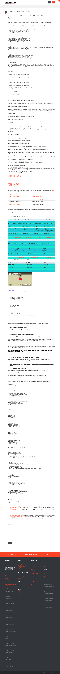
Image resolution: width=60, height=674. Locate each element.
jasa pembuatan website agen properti (9, 604)
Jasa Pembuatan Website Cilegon (49, 607)
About (45, 672)
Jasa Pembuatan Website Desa (10, 617)
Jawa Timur (6, 578)
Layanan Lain (22, 6)
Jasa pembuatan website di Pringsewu (13, 184)
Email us (49, 554)
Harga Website (8, 596)
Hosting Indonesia (33, 564)
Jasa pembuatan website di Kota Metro (14, 196)
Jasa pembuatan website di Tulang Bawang (14, 182)
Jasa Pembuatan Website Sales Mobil (11, 645)
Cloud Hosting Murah (21, 564)
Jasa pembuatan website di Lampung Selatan (14, 176)
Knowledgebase (46, 564)
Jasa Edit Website (33, 576)
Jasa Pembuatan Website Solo (10, 650)
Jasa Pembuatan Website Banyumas (11, 608)
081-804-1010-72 (15, 554)
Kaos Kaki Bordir (11, 584)
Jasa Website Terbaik (21, 576)
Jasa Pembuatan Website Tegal (10, 654)
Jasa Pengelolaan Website (9, 657)
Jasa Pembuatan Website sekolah (10, 647)
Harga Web (10, 6)
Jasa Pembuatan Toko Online (10, 601)
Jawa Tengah (7, 579)
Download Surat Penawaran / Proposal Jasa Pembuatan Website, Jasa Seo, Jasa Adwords (10, 593)
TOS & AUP (45, 576)
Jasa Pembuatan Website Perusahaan (9, 637)
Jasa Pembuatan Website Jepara (10, 622)
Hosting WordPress (33, 567)
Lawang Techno (20, 590)
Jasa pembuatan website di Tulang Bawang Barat (15, 186)
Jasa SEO (19, 567)
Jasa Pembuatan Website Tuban (49, 586)
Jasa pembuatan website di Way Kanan (14, 199)
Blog (27, 6)
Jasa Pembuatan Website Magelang (11, 631)
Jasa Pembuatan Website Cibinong (49, 598)
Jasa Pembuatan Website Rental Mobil (10, 641)
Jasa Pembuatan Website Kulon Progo (48, 604)
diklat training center (10, 585)
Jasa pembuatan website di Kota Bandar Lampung (15, 187)
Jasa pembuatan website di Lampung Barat (14, 174)
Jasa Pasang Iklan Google (21, 568)
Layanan (16, 6)
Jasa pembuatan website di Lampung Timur (14, 177)
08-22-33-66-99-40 (32, 554)
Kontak (31, 6)
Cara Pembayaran (46, 567)
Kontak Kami (6, 573)
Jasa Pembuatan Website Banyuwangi (9, 611)
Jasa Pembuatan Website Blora (48, 593)
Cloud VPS (19, 565)
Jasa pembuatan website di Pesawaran (13, 183)
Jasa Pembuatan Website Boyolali (10, 615)
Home (6, 6)
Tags (50, 672)
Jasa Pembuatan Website (34, 573)
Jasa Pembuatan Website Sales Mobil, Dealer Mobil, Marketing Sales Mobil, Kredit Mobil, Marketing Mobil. (49, 583)
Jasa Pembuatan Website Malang (10, 633)
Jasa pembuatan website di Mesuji (12, 185)
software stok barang (9, 664)
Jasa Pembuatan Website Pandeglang (48, 601)
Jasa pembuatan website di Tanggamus (13, 175)
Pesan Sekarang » (18, 237)
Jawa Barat (6, 580)
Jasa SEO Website (8, 659)
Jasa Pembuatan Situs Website (22, 566)
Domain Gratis (20, 578)
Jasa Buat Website (8, 598)
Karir (5, 575)
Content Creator (37, 6)
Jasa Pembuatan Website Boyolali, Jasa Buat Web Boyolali (49, 596)
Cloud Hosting (33, 566)
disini (53, 190)
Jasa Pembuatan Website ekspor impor (10, 620)
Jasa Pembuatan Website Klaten (10, 629)
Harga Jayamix (7, 584)
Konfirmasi (45, 573)
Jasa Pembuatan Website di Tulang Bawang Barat (19, 11)
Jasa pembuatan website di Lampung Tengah (14, 178)
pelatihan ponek (8, 661)
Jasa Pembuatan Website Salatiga (10, 643)
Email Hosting (32, 569)
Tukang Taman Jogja (11, 586)
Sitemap (53, 672)
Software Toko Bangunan (9, 666)
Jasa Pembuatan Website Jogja (10, 624)
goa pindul (6, 586)
